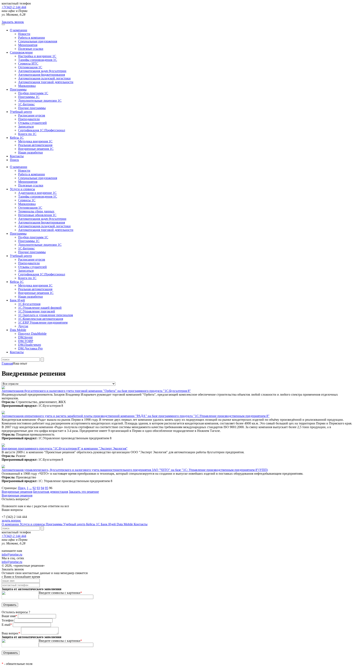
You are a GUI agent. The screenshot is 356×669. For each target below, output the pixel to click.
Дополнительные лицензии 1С (40, 100)
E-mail (7, 624)
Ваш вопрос (11, 633)
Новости (24, 34)
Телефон (8, 620)
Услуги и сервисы (33, 524)
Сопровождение (21, 52)
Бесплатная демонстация (50, 491)
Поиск (14, 160)
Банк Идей (109, 524)
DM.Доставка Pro (30, 348)
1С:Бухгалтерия (29, 304)
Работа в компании (31, 37)
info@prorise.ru (12, 554)
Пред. (22, 488)
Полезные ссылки (30, 48)
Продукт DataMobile (32, 333)
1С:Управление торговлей (36, 311)
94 (42, 488)
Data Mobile (125, 524)
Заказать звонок (13, 22)
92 (34, 488)
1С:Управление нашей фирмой (40, 307)
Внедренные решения (17, 491)
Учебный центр (21, 111)
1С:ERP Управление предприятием (43, 322)
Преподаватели (29, 119)
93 (38, 488)
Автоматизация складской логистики (44, 78)
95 (46, 488)
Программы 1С (29, 97)
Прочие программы (32, 108)
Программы (18, 89)
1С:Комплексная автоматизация (40, 319)
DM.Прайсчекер (29, 344)
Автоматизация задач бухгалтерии (42, 71)
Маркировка (27, 85)
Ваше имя (9, 616)
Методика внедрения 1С (35, 141)
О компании (18, 30)
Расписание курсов (31, 115)
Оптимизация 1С (30, 67)
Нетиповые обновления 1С (37, 215)
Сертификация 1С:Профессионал (41, 130)
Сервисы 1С (26, 200)
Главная (7, 363)
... (30, 488)
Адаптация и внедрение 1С (37, 193)
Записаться (26, 126)
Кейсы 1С (17, 137)
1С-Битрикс (26, 104)
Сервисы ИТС (28, 63)
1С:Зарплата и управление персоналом (45, 315)
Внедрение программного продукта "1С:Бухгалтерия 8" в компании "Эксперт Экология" (65, 448)
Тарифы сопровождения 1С (37, 60)
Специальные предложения (37, 41)
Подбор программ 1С (33, 93)
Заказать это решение (84, 491)
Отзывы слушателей (32, 123)
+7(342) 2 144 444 (14, 7)
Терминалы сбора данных (36, 211)
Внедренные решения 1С (36, 148)
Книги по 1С (27, 134)
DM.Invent (25, 337)
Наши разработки (30, 152)
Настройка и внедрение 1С (37, 56)
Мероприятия (27, 45)
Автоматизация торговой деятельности (45, 82)
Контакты (17, 156)
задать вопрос (11, 520)
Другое (23, 326)
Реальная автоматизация (35, 145)
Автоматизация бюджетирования (41, 74)
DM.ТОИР (25, 341)
